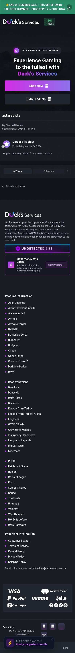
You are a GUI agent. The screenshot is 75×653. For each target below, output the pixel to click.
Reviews (30, 128)
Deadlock (13, 387)
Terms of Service (18, 546)
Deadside (13, 392)
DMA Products (36, 99)
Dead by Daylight (18, 382)
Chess (12, 350)
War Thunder (15, 514)
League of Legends (19, 440)
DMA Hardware (17, 525)
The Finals (14, 498)
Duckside (13, 403)
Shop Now (36, 86)
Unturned (13, 503)
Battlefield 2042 (17, 334)
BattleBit (13, 329)
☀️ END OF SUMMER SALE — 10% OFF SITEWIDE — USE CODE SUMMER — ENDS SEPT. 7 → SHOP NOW (34, 7)
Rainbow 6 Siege (18, 466)
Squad (12, 493)
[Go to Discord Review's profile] (6, 144)
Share (18, 171)
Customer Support (19, 540)
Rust (11, 482)
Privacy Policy (16, 556)
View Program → (56, 265)
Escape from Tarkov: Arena (24, 413)
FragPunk (13, 419)
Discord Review (14, 125)
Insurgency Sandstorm (21, 435)
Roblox (12, 471)
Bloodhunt (14, 340)
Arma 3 (12, 318)
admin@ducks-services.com (52, 568)
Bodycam (13, 345)
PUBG (11, 461)
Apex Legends (16, 302)
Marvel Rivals (16, 445)
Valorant (13, 509)
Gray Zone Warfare (19, 429)
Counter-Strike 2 (18, 361)
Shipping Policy (17, 562)
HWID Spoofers (17, 519)
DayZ (11, 372)
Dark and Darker (17, 366)
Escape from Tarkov (20, 408)
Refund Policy (16, 551)
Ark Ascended (16, 313)
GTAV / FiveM (16, 424)
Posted (26, 146)
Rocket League (17, 477)
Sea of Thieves (17, 487)
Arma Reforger (17, 324)
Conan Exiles (15, 356)
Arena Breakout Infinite (21, 308)
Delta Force (15, 398)
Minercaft (14, 451)
